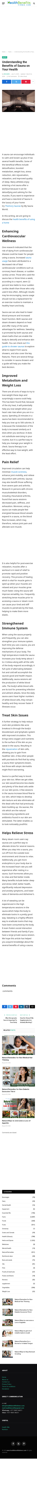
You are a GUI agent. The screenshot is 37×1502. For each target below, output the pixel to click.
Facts (4, 57)
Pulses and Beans (8, 1276)
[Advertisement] (18, 29)
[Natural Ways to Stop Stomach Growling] (7, 1354)
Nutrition (5, 1429)
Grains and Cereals (8, 1232)
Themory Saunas (13, 206)
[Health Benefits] (19, 3)
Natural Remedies (8, 1252)
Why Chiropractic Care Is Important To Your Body (10, 1020)
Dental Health (6, 1205)
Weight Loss (6, 1291)
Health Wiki (5, 1427)
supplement (6, 1283)
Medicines (5, 1244)
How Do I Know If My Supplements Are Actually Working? (26, 1020)
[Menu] (3, 3)
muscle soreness (19, 472)
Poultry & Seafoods (8, 1272)
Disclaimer (5, 1389)
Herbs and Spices (7, 1240)
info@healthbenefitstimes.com (13, 1406)
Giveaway (5, 1228)
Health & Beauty (7, 1236)
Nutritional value (7, 1256)
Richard (7, 74)
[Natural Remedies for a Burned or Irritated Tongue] (7, 1343)
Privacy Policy (6, 1384)
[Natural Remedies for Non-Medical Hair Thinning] (18, 1045)
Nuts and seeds (7, 1260)
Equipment (5, 1209)
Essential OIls (6, 1213)
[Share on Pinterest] (26, 82)
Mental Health (6, 1248)
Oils (3, 1264)
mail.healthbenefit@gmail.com (13, 1408)
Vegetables (6, 1287)
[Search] (34, 3)
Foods (4, 1221)
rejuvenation (12, 749)
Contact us (6, 1382)
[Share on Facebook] (6, 82)
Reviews (5, 1280)
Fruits (4, 1225)
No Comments (13, 76)
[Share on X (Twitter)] (16, 82)
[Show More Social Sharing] (33, 82)
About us (5, 1380)
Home (4, 1377)
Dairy (3, 1201)
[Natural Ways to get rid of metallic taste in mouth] (7, 1333)
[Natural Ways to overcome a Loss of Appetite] (18, 1108)
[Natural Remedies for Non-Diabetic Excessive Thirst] (18, 1076)
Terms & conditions (8, 1386)
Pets (3, 1268)
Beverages (5, 1197)
